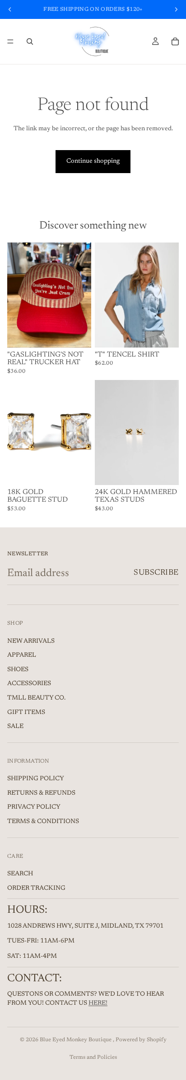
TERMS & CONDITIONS (43, 822)
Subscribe (156, 573)
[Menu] (10, 41)
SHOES (17, 670)
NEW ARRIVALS (31, 641)
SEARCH (20, 874)
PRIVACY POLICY (33, 808)
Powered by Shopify (141, 1040)
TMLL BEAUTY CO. (36, 698)
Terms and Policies (93, 1057)
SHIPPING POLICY (35, 779)
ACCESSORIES (29, 684)
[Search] (30, 41)
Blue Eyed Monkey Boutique (76, 1040)
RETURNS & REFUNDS (41, 793)
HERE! (97, 1003)
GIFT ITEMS (26, 712)
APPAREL (21, 655)
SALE (15, 726)
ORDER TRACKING (36, 888)
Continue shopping (93, 161)
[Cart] (175, 41)
